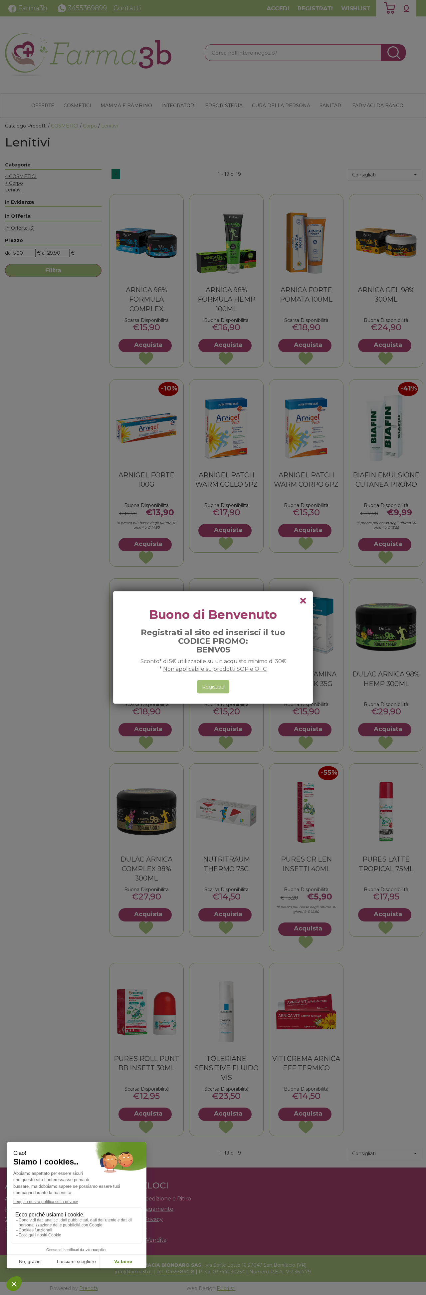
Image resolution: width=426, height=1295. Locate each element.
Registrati (213, 687)
